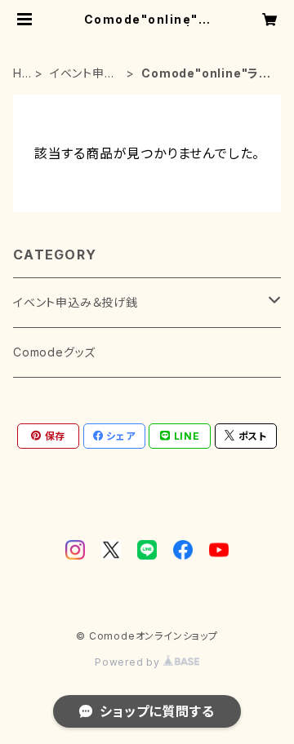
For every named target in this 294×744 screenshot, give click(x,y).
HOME (22, 74)
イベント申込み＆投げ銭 (83, 74)
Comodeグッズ (54, 352)
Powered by (129, 662)
